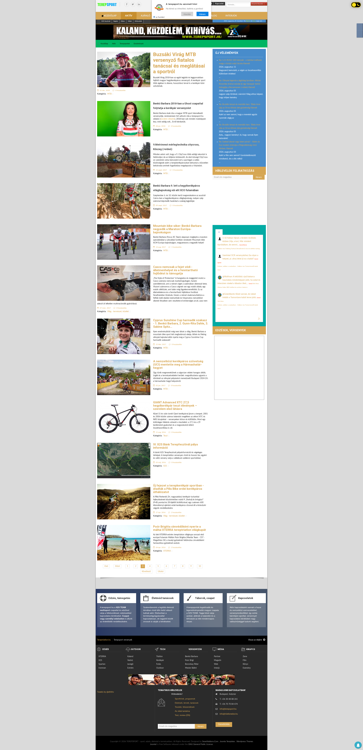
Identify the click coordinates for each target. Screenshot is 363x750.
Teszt (165, 436)
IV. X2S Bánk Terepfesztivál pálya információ (175, 446)
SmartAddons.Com (210, 741)
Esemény (247, 668)
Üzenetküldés (224, 724)
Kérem (202, 13)
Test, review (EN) (182, 715)
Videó (130, 21)
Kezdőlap (104, 44)
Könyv (245, 664)
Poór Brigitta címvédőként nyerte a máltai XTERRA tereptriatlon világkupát (179, 528)
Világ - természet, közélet (118, 312)
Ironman (102, 668)
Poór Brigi (189, 660)
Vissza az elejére (255, 640)
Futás (158, 664)
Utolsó (160, 571)
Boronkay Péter (192, 664)
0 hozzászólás (120, 90)
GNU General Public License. (200, 744)
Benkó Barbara (191, 656)
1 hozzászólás (176, 247)
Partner (217, 656)
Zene (245, 656)
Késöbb (187, 13)
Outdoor (160, 668)
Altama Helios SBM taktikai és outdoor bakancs (232, 287)
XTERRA (167, 551)
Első (106, 566)
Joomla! (153, 744)
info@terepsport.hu (228, 709)
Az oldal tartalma (182, 711)
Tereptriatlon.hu (104, 640)
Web (216, 664)
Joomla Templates (227, 741)
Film (244, 660)
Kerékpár (160, 660)
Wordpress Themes (245, 741)
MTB (109, 94)
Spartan (102, 664)
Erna (254, 21)
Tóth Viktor (256, 283)
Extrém (130, 668)
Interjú (217, 668)
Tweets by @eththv (105, 692)
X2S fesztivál (105, 21)
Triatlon (159, 656)
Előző (117, 566)
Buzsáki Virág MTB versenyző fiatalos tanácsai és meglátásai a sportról (179, 63)
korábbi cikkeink (168, 119)
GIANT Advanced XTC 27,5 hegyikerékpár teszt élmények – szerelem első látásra (175, 406)
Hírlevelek (138, 21)
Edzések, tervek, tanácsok (186, 703)
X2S (165, 466)
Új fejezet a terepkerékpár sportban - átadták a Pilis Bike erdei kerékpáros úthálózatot (178, 489)
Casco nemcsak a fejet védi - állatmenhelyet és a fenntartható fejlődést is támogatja (175, 270)
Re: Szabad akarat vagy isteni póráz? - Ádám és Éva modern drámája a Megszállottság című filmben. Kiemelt (239, 145)
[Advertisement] (239, 204)
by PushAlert (160, 17)
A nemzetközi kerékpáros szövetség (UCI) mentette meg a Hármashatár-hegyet (178, 364)
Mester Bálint (191, 668)
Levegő (130, 664)
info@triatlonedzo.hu (229, 714)
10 (200, 566)
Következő (146, 571)
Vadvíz (130, 660)
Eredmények (138, 44)
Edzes (123, 21)
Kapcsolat (219, 4)
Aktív (114, 44)
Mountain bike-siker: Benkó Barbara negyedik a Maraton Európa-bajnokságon (177, 229)
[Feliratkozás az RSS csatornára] (259, 319)
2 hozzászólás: (176, 512)
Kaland (130, 656)
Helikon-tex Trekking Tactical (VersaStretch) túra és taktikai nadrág (239, 248)
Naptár (115, 21)
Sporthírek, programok (185, 699)
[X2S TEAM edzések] (181, 32)
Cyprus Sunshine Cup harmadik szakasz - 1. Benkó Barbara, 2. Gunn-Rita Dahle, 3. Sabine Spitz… (180, 323)
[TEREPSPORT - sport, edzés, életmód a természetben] (107, 5)
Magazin (217, 660)
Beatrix (248, 21)
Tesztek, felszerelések (185, 707)
